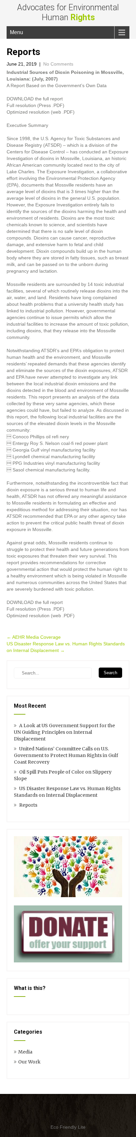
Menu (16, 32)
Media (25, 1052)
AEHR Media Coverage (34, 637)
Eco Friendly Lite (68, 1127)
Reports (28, 805)
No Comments (58, 64)
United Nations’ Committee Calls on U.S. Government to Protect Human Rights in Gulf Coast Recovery (66, 755)
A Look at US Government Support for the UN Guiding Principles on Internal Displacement (64, 732)
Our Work (29, 1062)
